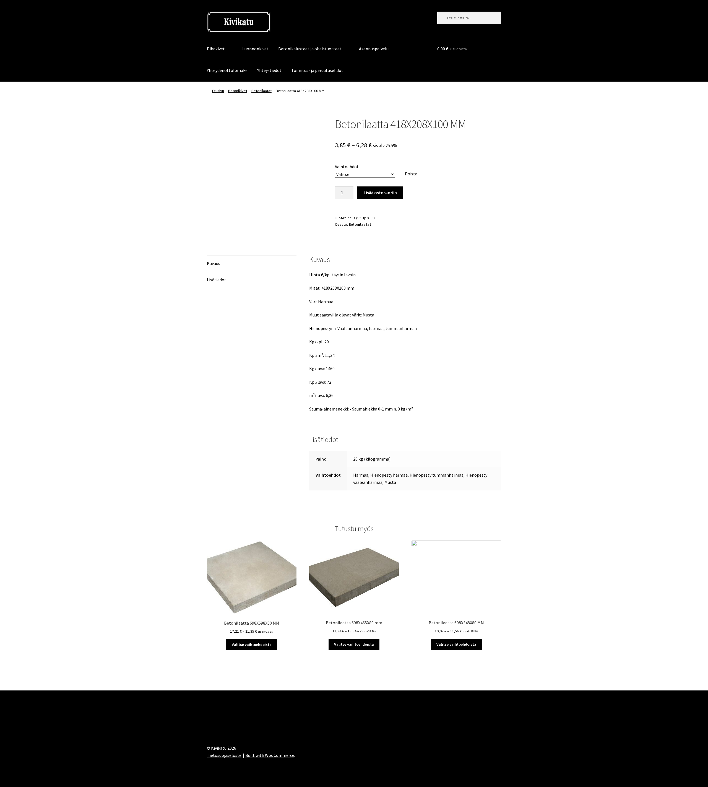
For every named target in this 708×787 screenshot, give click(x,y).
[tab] (251, 264)
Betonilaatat (261, 90)
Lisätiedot (216, 279)
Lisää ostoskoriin (380, 192)
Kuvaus (213, 263)
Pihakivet (216, 48)
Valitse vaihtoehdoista (252, 644)
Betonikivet (237, 90)
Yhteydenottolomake (227, 70)
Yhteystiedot (269, 70)
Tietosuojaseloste (224, 755)
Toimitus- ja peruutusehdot (317, 70)
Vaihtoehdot (347, 166)
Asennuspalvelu (374, 48)
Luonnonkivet (255, 48)
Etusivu (218, 90)
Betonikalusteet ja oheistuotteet (310, 48)
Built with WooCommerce (269, 755)
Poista (411, 173)
